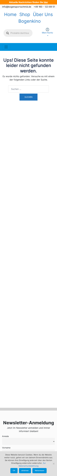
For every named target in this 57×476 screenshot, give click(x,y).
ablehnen (25, 470)
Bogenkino (29, 21)
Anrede (5, 436)
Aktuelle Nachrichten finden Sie (28, 2)
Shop (24, 14)
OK (14, 470)
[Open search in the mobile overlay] (18, 33)
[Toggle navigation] (6, 47)
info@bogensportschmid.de (16, 6)
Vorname (6, 447)
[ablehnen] (53, 463)
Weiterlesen (39, 470)
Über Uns (43, 14)
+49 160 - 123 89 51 (44, 6)
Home (10, 14)
